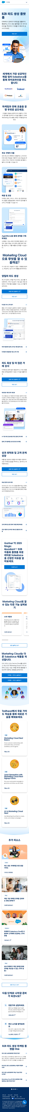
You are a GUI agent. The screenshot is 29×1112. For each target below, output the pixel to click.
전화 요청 (11, 1015)
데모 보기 (14, 34)
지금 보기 (6, 940)
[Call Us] (24, 1102)
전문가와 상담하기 (14, 291)
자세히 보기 (14, 567)
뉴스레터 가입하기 (13, 1034)
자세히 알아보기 (8, 632)
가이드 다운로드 (8, 872)
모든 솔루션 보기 (14, 645)
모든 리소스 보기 (14, 985)
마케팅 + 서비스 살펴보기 (14, 680)
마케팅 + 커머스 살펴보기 (14, 675)
